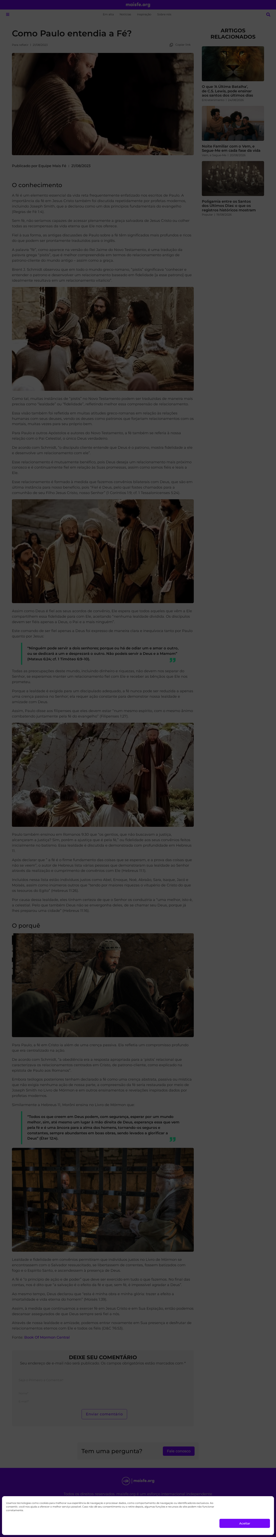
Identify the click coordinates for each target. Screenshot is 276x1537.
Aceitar (244, 1523)
